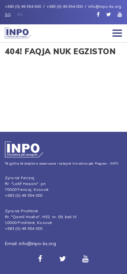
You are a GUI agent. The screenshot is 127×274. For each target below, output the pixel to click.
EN (19, 14)
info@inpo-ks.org (37, 243)
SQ (8, 14)
